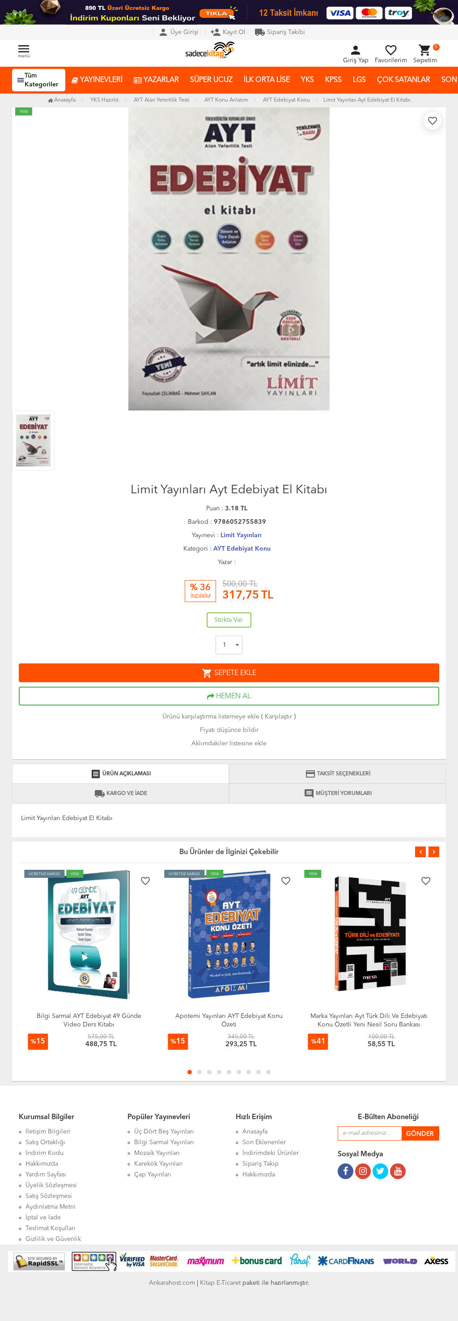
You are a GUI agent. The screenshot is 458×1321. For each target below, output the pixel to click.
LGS (359, 80)
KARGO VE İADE (120, 793)
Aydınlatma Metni (50, 1207)
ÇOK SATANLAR (403, 80)
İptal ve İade (43, 1217)
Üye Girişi (178, 32)
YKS (307, 80)
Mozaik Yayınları (157, 1153)
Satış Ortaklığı (45, 1142)
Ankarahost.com (172, 1283)
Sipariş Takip (260, 1164)
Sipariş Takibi (279, 32)
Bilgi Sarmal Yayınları (164, 1142)
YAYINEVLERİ (100, 80)
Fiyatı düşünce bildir (229, 730)
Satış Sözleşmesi (48, 1196)
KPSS (333, 80)
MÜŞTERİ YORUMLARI (338, 793)
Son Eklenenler (264, 1142)
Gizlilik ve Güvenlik (53, 1239)
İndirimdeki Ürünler (270, 1153)
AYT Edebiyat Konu (242, 549)
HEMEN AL (232, 696)
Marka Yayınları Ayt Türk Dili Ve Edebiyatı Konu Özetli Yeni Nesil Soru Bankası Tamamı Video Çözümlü (369, 1024)
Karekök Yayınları (158, 1164)
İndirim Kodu (44, 1153)
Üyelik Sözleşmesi (51, 1185)
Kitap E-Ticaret (220, 1283)
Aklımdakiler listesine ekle (229, 743)
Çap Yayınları (152, 1174)
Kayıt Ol (228, 32)
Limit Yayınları (241, 535)
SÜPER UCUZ (211, 80)
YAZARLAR (160, 80)
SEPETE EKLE (229, 673)
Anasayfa (64, 100)
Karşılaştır (278, 717)
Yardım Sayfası (45, 1174)
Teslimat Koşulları (50, 1228)
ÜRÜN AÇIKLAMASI (120, 774)
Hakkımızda (41, 1164)
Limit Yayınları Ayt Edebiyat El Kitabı (367, 100)
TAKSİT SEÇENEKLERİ (337, 774)
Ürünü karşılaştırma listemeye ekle (210, 717)
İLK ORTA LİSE (267, 80)
